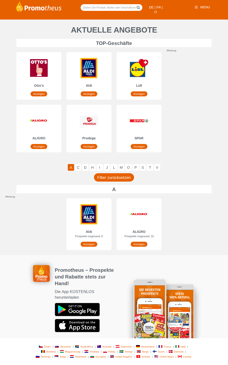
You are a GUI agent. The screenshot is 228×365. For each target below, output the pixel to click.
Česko (47, 346)
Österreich (126, 346)
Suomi (161, 351)
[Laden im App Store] (77, 325)
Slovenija (45, 356)
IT (155, 12)
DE (152, 7)
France (167, 346)
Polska (111, 351)
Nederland (80, 356)
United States (167, 356)
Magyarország (72, 351)
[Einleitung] (38, 6)
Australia (106, 346)
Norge (145, 351)
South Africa (86, 346)
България (100, 356)
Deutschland (147, 346)
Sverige (129, 351)
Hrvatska (94, 351)
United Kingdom (123, 356)
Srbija (63, 356)
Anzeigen (39, 94)
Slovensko (65, 346)
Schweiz (146, 356)
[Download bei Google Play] (77, 309)
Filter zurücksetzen (114, 177)
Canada (187, 356)
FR (159, 7)
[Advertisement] (192, 102)
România (51, 351)
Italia (183, 346)
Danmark (179, 351)
